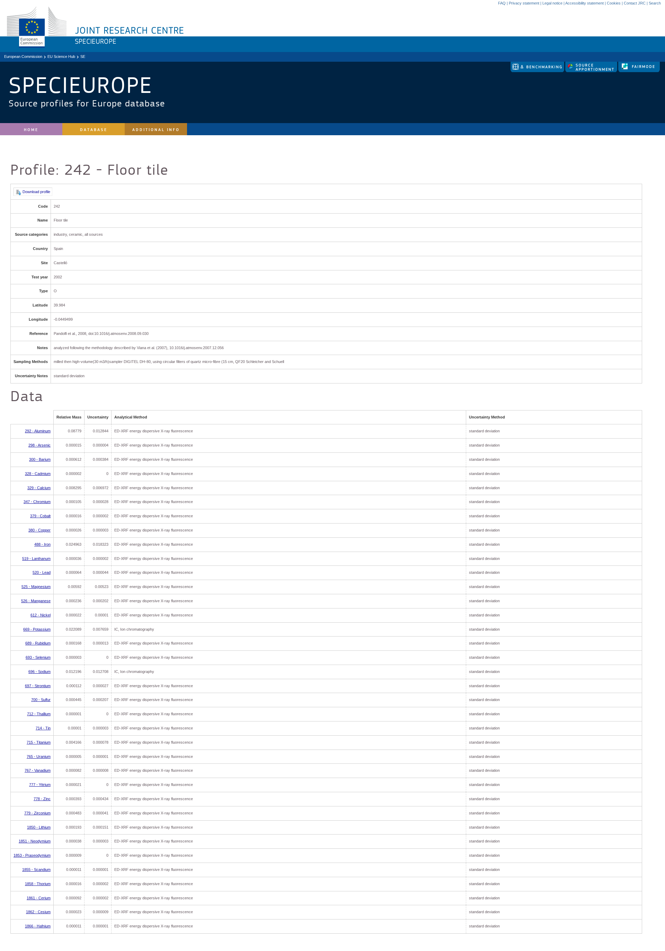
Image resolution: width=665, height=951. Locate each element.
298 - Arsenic (39, 445)
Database (93, 129)
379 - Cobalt (40, 516)
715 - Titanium (39, 742)
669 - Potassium (37, 629)
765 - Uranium (39, 756)
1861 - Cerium (39, 898)
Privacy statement (524, 3)
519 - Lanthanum (36, 558)
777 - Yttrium (40, 785)
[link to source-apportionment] (591, 70)
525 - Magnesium (36, 587)
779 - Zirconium (37, 813)
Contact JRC (635, 3)
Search (655, 3)
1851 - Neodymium (35, 841)
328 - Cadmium (38, 474)
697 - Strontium (38, 686)
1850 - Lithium (39, 827)
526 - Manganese (36, 601)
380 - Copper (39, 530)
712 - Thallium (39, 714)
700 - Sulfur (41, 700)
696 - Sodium (39, 671)
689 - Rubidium (38, 643)
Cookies (614, 3)
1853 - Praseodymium (32, 855)
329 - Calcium (39, 488)
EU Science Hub (61, 56)
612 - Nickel (40, 615)
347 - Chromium (37, 502)
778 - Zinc (42, 799)
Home (31, 129)
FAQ (502, 3)
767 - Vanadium (38, 770)
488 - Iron (42, 544)
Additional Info (156, 129)
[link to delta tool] (538, 70)
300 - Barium (40, 459)
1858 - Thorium (38, 884)
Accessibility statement (584, 3)
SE (82, 56)
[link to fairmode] (639, 70)
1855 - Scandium (36, 869)
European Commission (23, 56)
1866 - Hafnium (38, 926)
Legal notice (552, 3)
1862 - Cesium (38, 912)
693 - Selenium (38, 657)
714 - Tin (43, 728)
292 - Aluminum (38, 431)
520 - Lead (42, 572)
